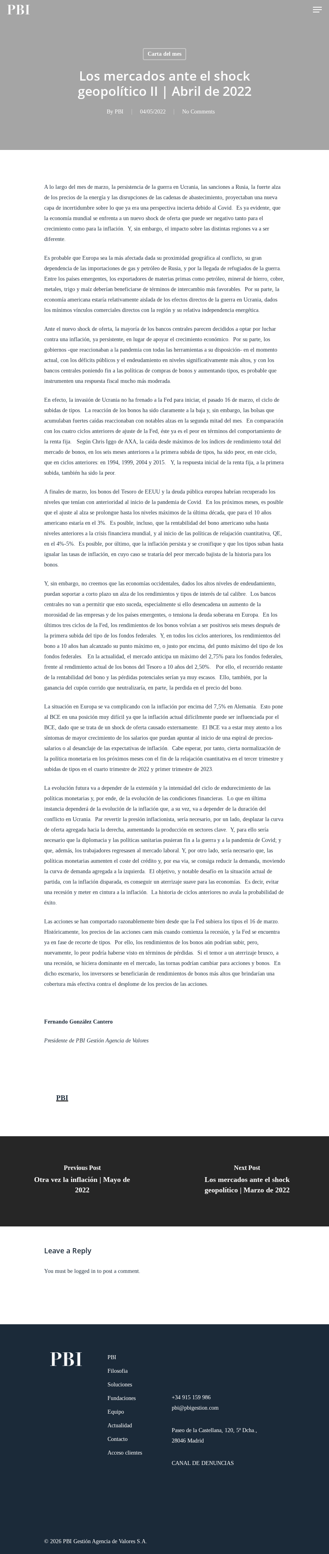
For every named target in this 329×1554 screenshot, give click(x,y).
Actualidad (120, 1425)
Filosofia (118, 1371)
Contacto (118, 1439)
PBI (119, 112)
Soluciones (120, 1385)
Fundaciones (122, 1398)
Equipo (116, 1412)
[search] (301, 9)
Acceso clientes (125, 1453)
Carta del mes (164, 54)
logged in (84, 1271)
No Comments (198, 112)
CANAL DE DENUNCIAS (203, 1463)
